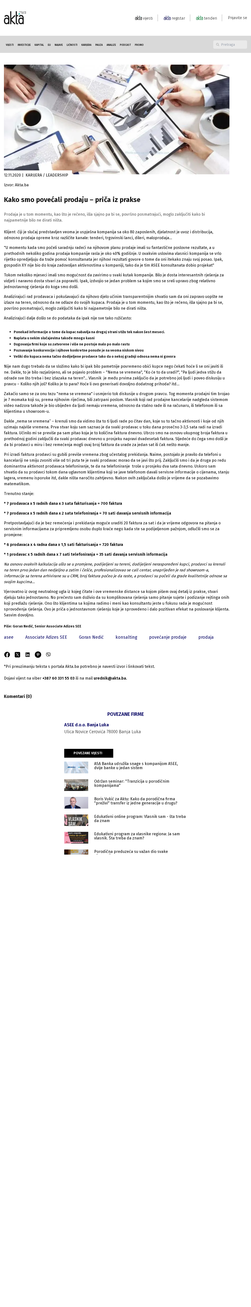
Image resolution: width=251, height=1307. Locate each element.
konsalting (126, 637)
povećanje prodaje (168, 637)
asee (8, 637)
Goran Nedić (91, 637)
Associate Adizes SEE (46, 637)
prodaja (206, 637)
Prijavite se (237, 17)
